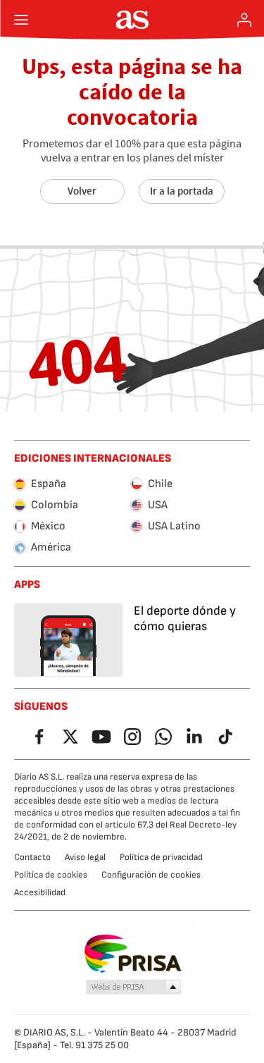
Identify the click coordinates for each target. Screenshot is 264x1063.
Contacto (32, 857)
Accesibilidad (39, 892)
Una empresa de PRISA (132, 954)
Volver (82, 191)
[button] (133, 988)
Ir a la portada (181, 191)
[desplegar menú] (21, 20)
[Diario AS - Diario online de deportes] (132, 20)
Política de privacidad (161, 857)
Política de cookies (50, 874)
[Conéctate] (244, 19)
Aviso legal (85, 857)
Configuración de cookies (151, 874)
